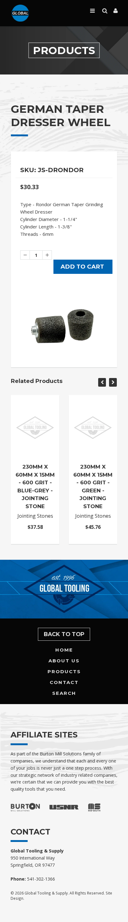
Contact (64, 682)
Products (64, 671)
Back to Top (64, 634)
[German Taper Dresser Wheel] (64, 325)
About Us (64, 661)
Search (64, 693)
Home (64, 650)
